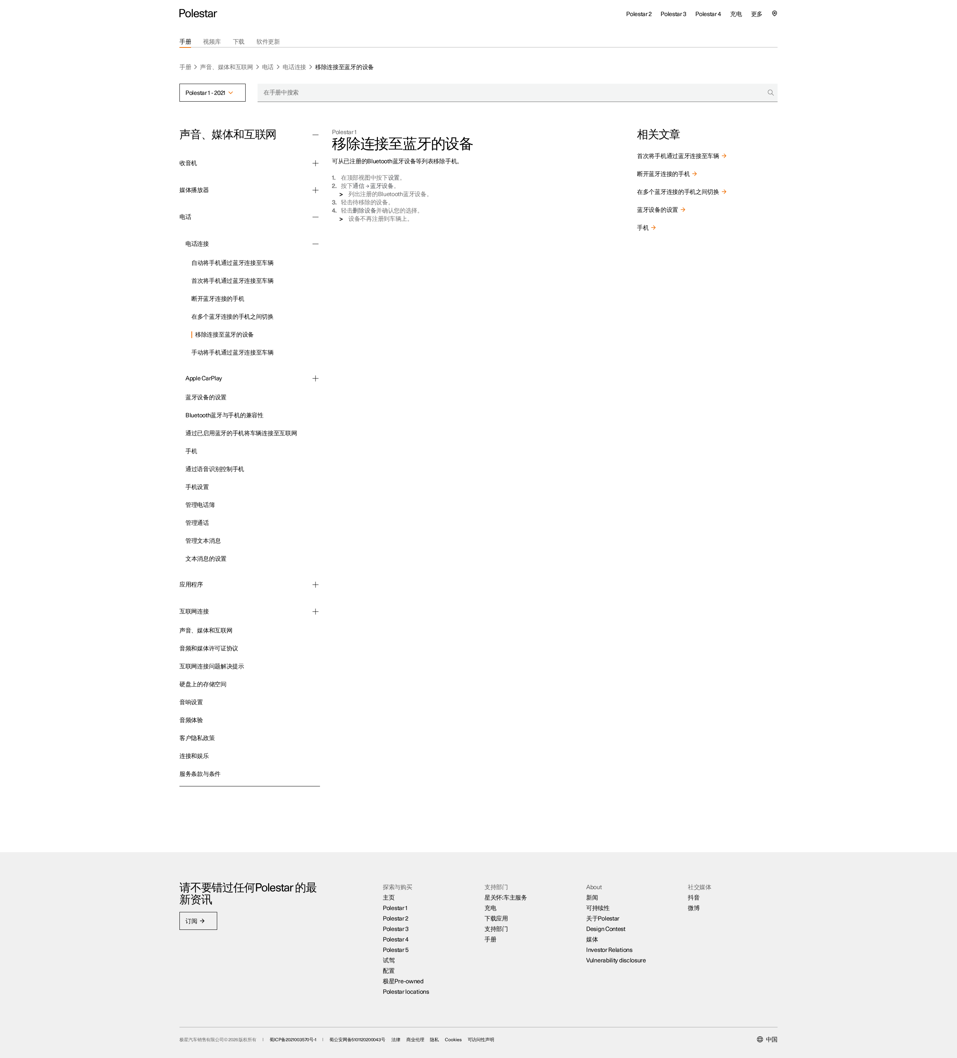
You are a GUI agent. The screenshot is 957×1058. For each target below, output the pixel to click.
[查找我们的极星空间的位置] (775, 13)
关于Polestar (602, 919)
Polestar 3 (396, 929)
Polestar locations (406, 992)
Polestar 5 (396, 950)
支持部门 (496, 929)
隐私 (434, 1039)
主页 (388, 898)
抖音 (693, 898)
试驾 (388, 960)
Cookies (453, 1039)
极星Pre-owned (403, 981)
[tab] (185, 42)
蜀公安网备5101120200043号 (357, 1039)
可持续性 (598, 908)
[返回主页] (198, 13)
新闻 (592, 898)
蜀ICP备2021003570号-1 (293, 1039)
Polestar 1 (344, 132)
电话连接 (294, 67)
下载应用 (496, 919)
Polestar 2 (395, 919)
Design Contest (605, 929)
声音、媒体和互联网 (226, 67)
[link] (255, 261)
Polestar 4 (396, 940)
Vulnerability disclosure (616, 960)
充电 (490, 908)
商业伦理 (415, 1039)
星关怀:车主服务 (505, 898)
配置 (388, 971)
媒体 (592, 940)
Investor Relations (609, 950)
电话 (268, 67)
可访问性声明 (481, 1039)
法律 (395, 1039)
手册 (185, 67)
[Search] (771, 93)
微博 (693, 908)
